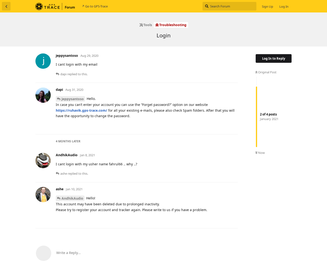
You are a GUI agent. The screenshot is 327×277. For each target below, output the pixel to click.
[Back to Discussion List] (6, 6)
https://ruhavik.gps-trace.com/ (81, 110)
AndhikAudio (72, 198)
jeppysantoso (73, 99)
